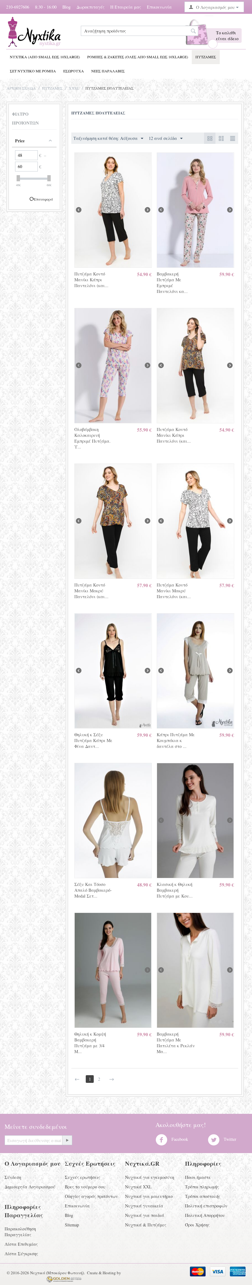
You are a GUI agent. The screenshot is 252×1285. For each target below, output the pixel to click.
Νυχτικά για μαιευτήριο (149, 1196)
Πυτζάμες (205, 56)
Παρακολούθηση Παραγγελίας (20, 1231)
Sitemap (72, 1225)
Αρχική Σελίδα (21, 88)
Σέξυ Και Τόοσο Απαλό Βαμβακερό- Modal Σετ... (93, 890)
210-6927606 (17, 7)
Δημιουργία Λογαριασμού (30, 1187)
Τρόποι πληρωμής (202, 1187)
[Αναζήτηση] (194, 31)
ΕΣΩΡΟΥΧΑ (73, 70)
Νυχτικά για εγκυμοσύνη (149, 1177)
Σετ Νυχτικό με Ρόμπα (33, 70)
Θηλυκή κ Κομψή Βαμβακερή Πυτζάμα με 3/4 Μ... (90, 1042)
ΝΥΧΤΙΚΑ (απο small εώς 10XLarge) (45, 56)
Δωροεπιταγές (90, 7)
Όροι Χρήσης (197, 1225)
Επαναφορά (43, 199)
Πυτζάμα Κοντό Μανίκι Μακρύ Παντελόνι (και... (91, 590)
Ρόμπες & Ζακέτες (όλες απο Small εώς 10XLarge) (137, 56)
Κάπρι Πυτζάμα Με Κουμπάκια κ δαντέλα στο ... (176, 740)
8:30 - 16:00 (46, 7)
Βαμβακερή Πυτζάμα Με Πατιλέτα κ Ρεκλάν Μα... (176, 1042)
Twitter (229, 1139)
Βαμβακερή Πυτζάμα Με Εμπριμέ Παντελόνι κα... (172, 282)
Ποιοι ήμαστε (198, 1177)
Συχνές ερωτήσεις (82, 1177)
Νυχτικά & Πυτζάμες (145, 1225)
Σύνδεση (13, 1177)
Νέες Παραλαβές (108, 70)
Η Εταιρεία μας (125, 7)
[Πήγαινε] (67, 1140)
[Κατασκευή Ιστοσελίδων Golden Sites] (63, 1279)
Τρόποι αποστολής (202, 1196)
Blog (66, 7)
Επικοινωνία (159, 7)
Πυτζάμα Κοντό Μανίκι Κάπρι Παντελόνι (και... (91, 279)
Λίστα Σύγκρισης (21, 1253)
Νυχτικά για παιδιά (144, 1215)
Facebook (179, 1139)
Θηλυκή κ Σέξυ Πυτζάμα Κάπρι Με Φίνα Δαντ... (93, 740)
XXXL (74, 88)
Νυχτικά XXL (138, 1187)
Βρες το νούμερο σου (85, 1187)
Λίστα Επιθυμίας (21, 1244)
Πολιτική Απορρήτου (205, 1215)
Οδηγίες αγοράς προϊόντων (91, 1196)
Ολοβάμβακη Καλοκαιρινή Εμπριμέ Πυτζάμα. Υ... (92, 438)
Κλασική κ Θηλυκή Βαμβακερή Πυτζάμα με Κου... (175, 890)
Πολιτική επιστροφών (206, 1206)
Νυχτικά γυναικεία (144, 1206)
